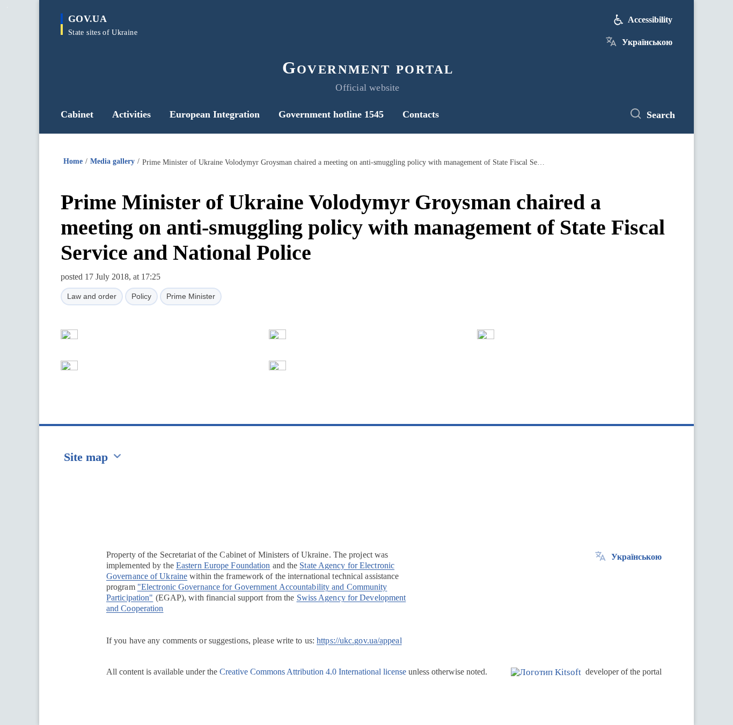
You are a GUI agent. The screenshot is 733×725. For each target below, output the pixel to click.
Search (661, 114)
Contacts (420, 114)
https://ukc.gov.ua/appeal (359, 640)
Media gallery (112, 161)
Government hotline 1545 (331, 114)
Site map (86, 457)
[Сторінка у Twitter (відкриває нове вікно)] (605, 114)
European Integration (215, 114)
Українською (647, 42)
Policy (141, 296)
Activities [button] (131, 114)
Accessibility (650, 19)
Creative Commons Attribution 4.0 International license (312, 671)
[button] (69, 334)
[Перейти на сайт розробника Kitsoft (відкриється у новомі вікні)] (546, 681)
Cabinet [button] (77, 114)
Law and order (91, 296)
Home (73, 161)
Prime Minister (190, 296)
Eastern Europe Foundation (223, 565)
